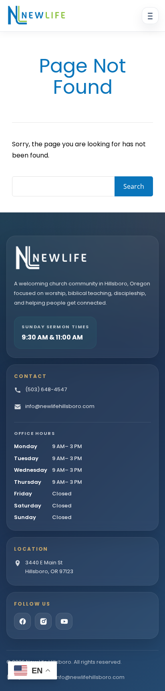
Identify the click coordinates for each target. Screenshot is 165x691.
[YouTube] (64, 621)
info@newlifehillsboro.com (90, 677)
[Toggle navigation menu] (150, 15)
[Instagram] (43, 621)
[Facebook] (22, 621)
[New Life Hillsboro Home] (36, 15)
